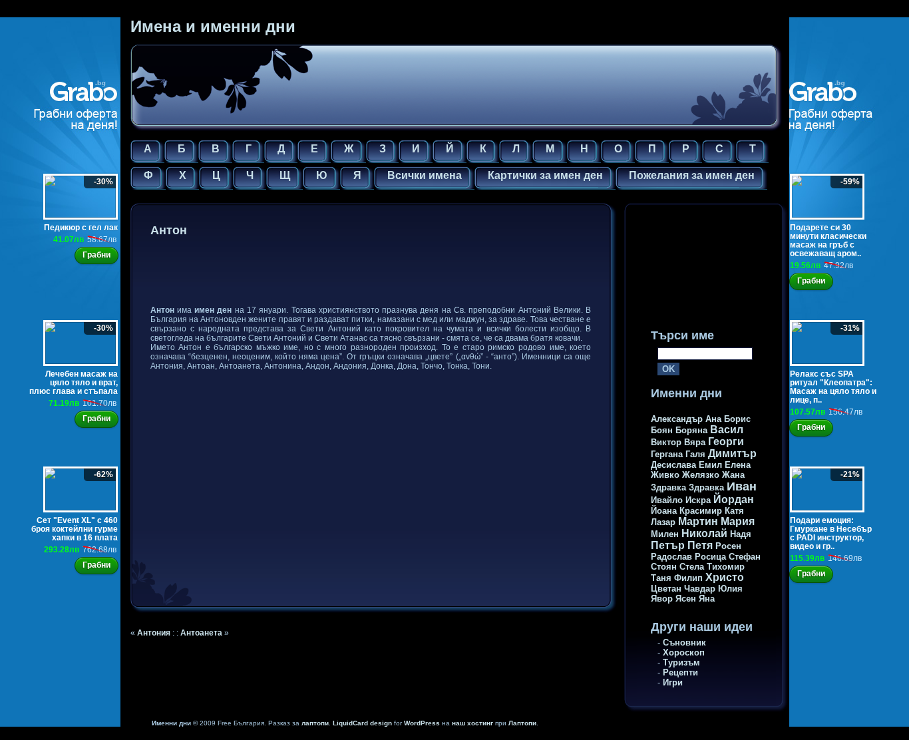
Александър (677, 419)
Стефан (745, 557)
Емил (710, 465)
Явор (662, 599)
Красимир (700, 511)
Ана (713, 419)
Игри (673, 682)
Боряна (691, 430)
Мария (738, 521)
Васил (726, 429)
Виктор (666, 442)
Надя (740, 534)
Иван (742, 486)
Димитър (732, 453)
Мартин (698, 521)
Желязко (700, 475)
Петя (700, 545)
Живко (665, 475)
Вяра (694, 442)
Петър (668, 545)
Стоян (664, 567)
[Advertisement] (392, 273)
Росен (728, 546)
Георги (726, 441)
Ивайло (667, 500)
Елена (738, 465)
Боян (662, 430)
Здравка (668, 487)
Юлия (730, 589)
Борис (737, 419)
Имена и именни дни (212, 26)
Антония (153, 633)
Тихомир (726, 567)
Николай (704, 533)
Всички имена (424, 175)
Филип (688, 578)
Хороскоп (684, 652)
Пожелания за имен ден (692, 175)
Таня (661, 578)
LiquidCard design (362, 723)
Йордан (733, 499)
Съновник (684, 643)
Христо (724, 577)
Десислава (673, 465)
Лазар (663, 522)
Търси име (682, 335)
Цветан (666, 589)
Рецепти (680, 672)
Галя (695, 454)
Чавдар (699, 589)
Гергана (667, 454)
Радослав (671, 557)
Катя (734, 511)
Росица (710, 557)
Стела (691, 567)
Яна (707, 599)
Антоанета (201, 633)
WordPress (422, 723)
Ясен (685, 599)
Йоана (664, 511)
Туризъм (681, 662)
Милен (665, 534)
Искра (698, 500)
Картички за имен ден (545, 175)
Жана (733, 475)
